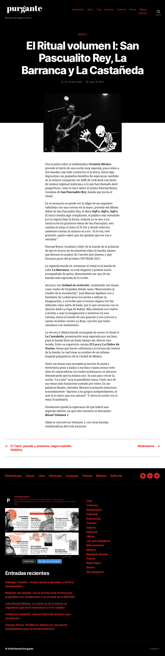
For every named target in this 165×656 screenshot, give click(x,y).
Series (90, 567)
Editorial (142, 13)
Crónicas (121, 9)
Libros (90, 9)
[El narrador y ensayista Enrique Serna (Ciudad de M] (66, 520)
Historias (109, 9)
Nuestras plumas (97, 554)
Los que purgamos (98, 540)
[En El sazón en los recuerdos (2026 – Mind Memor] (66, 545)
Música (143, 9)
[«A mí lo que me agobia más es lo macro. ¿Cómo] (17, 520)
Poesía (132, 9)
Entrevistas (78, 9)
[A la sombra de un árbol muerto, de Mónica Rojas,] (42, 545)
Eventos (91, 523)
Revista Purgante (23, 648)
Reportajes (93, 563)
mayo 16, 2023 (97, 82)
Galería (91, 527)
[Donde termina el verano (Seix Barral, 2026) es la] (17, 545)
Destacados (94, 509)
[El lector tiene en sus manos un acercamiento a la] (42, 520)
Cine (99, 9)
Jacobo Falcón (75, 82)
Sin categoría (95, 572)
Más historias (95, 545)
